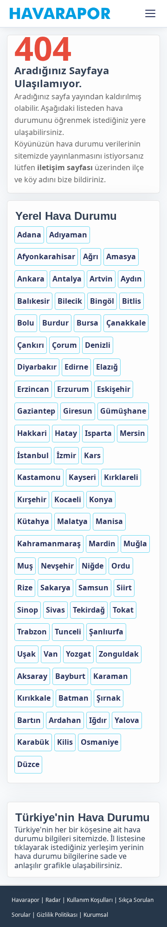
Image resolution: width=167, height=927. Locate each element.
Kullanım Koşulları (90, 900)
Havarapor (25, 900)
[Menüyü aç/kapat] (150, 13)
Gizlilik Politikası (57, 915)
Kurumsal (96, 915)
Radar (53, 900)
